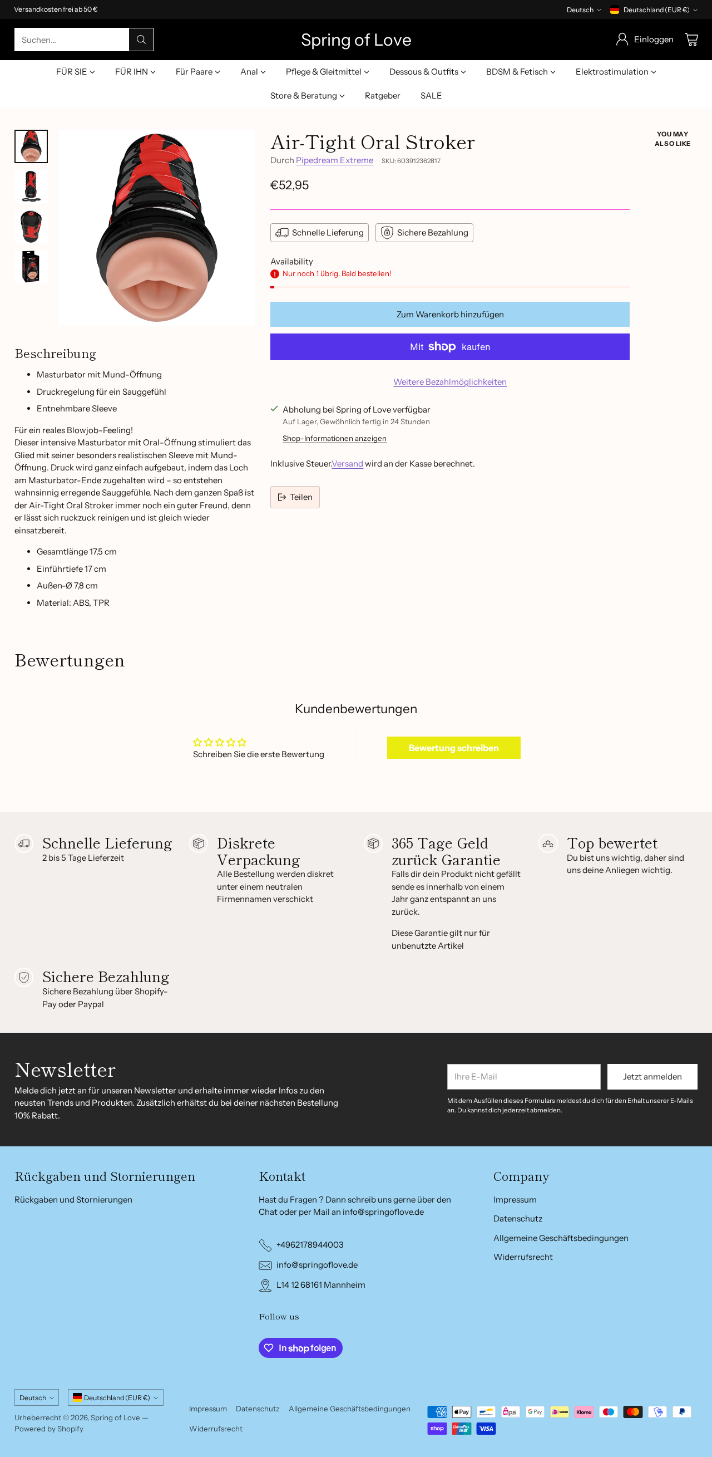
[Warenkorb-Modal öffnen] (691, 39)
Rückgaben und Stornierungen (73, 1199)
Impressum (515, 1199)
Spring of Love (115, 1417)
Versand (347, 463)
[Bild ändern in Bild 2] (31, 186)
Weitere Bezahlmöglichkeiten (450, 381)
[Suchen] (141, 39)
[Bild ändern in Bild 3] (31, 226)
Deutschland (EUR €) (657, 10)
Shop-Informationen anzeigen (335, 438)
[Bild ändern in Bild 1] (31, 146)
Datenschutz (517, 1218)
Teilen (301, 497)
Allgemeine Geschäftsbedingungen (561, 1238)
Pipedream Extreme (334, 160)
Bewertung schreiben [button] (454, 747)
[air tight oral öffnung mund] (157, 228)
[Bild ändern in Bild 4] (31, 266)
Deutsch (580, 10)
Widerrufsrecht (523, 1257)
